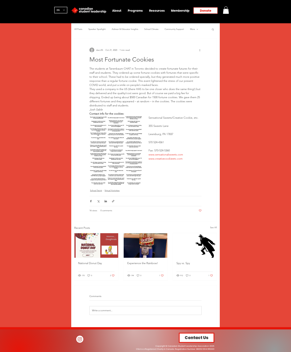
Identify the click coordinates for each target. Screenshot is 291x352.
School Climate (151, 29)
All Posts (78, 29)
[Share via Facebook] (90, 201)
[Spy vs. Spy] (195, 245)
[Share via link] (113, 201)
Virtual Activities (112, 190)
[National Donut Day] (96, 245)
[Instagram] (79, 339)
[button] (226, 10)
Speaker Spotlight (97, 29)
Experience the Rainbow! (142, 263)
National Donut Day (90, 263)
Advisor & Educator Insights (125, 29)
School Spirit (96, 190)
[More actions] (200, 50)
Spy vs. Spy (183, 263)
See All (213, 227)
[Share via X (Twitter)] (98, 201)
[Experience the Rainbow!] (145, 245)
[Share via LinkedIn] (105, 201)
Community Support (174, 29)
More (192, 29)
